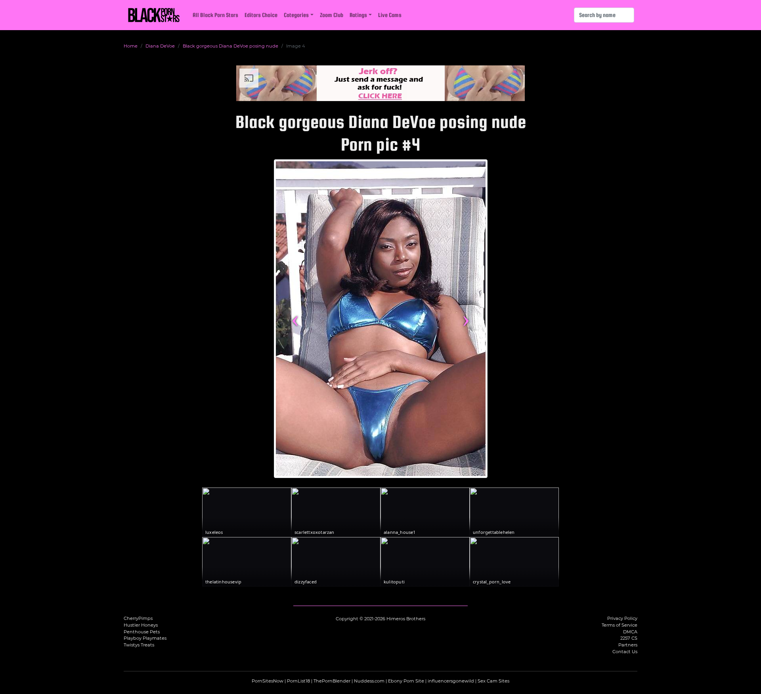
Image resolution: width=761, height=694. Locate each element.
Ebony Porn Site (406, 681)
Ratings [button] (358, 14)
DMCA (630, 632)
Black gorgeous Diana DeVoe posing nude (230, 46)
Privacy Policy (622, 618)
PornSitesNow (267, 681)
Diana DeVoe (160, 46)
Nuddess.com (369, 681)
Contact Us (624, 651)
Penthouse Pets (142, 632)
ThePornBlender (332, 681)
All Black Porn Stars (215, 14)
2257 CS (628, 638)
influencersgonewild (451, 681)
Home (131, 46)
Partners (627, 645)
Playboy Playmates (145, 638)
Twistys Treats (139, 645)
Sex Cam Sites (493, 681)
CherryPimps (138, 618)
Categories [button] (296, 14)
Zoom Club (331, 14)
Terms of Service (619, 625)
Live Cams (390, 14)
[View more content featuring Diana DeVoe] (381, 318)
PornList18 (298, 681)
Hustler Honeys (141, 625)
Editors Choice (261, 14)
